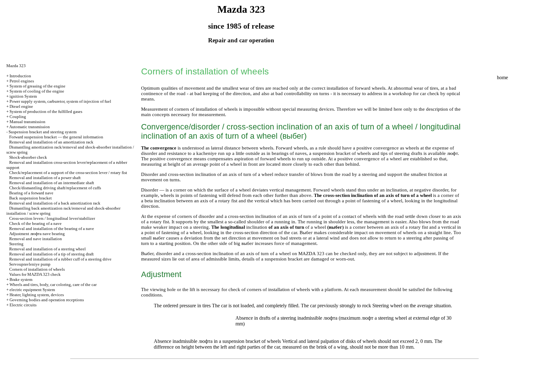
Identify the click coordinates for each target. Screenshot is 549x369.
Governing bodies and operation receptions (47, 299)
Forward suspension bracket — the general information (56, 137)
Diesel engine (21, 106)
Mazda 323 (16, 65)
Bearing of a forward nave (31, 193)
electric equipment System (32, 289)
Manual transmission (27, 121)
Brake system (21, 279)
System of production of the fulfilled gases (46, 111)
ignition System (23, 96)
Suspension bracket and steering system (43, 131)
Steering (16, 243)
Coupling (18, 116)
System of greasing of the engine (37, 86)
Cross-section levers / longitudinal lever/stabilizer (52, 218)
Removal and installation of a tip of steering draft (51, 254)
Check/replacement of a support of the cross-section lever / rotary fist (68, 172)
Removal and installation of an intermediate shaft (51, 182)
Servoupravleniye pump (30, 264)
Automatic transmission (29, 126)
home (502, 77)
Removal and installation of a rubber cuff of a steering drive (60, 259)
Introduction (20, 75)
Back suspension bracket (30, 198)
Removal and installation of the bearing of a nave (51, 228)
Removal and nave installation (35, 238)
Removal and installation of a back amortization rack (54, 203)
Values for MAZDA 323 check (35, 274)
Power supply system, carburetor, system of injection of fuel (60, 101)
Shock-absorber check (28, 157)
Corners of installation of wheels (37, 269)
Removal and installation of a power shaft (45, 177)
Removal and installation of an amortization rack (51, 142)
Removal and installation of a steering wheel (47, 249)
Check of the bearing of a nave (35, 223)
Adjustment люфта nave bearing (37, 233)
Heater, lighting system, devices (37, 294)
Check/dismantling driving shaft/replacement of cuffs (55, 187)
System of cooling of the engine (37, 91)
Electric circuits (23, 305)
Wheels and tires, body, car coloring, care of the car (53, 284)
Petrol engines (22, 81)
